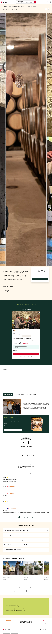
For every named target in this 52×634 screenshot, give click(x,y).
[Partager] (46, 9)
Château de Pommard (28, 577)
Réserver (25, 353)
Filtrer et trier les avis (25, 473)
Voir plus (4, 281)
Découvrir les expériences (39, 279)
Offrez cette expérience (25, 356)
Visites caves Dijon (8, 590)
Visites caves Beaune (20, 590)
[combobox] (25, 2)
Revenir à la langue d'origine (26, 464)
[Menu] (50, 2)
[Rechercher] (34, 2)
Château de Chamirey (7, 577)
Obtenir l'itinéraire (8, 394)
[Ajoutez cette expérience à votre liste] (39, 313)
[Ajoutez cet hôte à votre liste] (48, 9)
